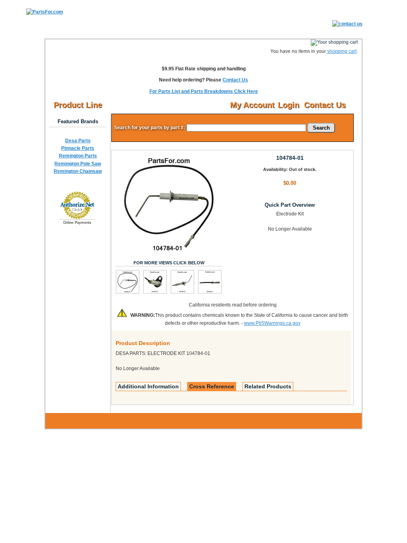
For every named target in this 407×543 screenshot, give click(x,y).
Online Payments (77, 223)
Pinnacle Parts (77, 148)
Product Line (78, 105)
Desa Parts (78, 141)
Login (288, 105)
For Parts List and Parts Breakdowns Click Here (203, 91)
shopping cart (342, 51)
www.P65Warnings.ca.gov (272, 323)
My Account (252, 105)
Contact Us (235, 80)
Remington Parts (78, 156)
